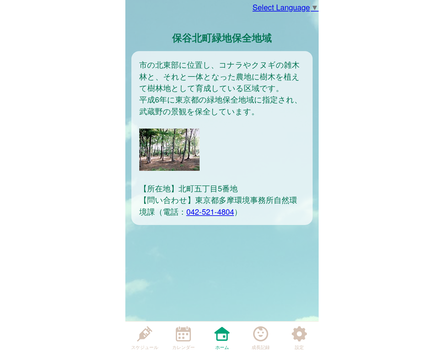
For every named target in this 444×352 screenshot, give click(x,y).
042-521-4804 (210, 211)
